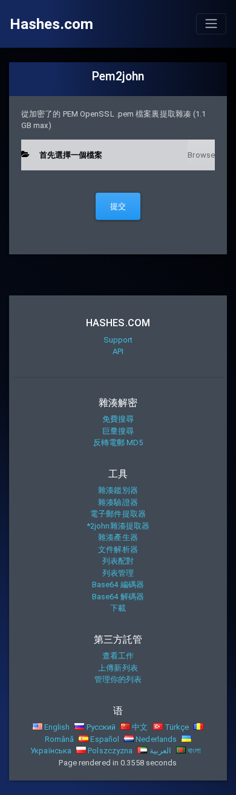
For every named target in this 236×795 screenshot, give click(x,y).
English (56, 727)
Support (118, 339)
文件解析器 (118, 549)
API (118, 351)
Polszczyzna (109, 750)
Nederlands (155, 739)
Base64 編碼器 (118, 584)
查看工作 (118, 655)
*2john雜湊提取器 (118, 525)
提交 (118, 206)
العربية (159, 750)
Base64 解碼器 (118, 596)
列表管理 (118, 573)
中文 (139, 727)
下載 (118, 608)
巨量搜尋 (118, 431)
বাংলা (193, 750)
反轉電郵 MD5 (118, 442)
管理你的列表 (118, 679)
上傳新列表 (118, 667)
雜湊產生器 (118, 537)
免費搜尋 (118, 418)
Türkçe (176, 727)
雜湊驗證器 (118, 502)
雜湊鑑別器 (118, 490)
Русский (100, 727)
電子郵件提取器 (118, 513)
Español (103, 739)
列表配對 (118, 560)
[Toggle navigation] (211, 23)
